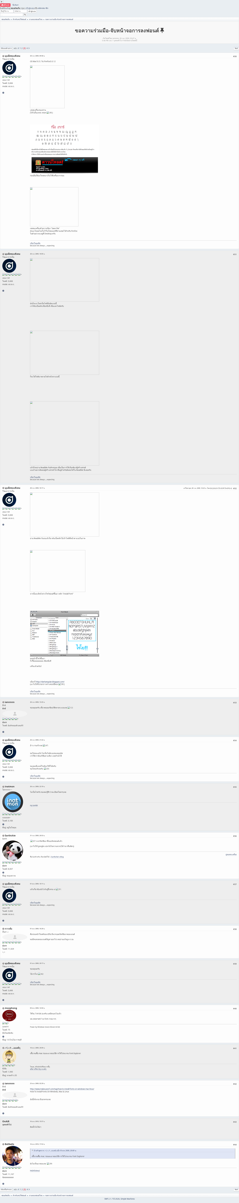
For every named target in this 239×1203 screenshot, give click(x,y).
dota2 (37, 1170)
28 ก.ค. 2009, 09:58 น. (37, 56)
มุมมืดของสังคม (12, 55)
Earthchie (10, 835)
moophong (11, 1008)
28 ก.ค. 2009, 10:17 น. (37, 488)
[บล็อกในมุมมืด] (3, 92)
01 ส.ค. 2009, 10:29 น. (37, 929)
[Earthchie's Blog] (3, 872)
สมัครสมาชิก (43, 8)
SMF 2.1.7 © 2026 (112, 1199)
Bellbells (9, 1144)
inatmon (10, 786)
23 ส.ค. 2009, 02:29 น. (37, 1083)
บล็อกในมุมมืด (35, 243)
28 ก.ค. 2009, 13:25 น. (37, 702)
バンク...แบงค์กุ (12, 1047)
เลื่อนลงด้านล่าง (6, 48)
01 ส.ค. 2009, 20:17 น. (37, 963)
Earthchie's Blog (57, 857)
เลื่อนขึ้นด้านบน (6, 1189)
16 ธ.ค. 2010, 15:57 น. (37, 1121)
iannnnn (10, 702)
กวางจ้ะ (8, 928)
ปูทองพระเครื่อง (231, 854)
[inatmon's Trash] (3, 824)
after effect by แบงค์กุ (38, 1069)
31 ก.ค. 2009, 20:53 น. (37, 835)
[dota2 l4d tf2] (3, 1183)
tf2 (34, 1170)
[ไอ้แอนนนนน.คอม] (3, 732)
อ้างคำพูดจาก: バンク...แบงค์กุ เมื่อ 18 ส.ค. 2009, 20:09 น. (55, 1150)
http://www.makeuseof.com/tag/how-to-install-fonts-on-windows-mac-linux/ (62, 1089)
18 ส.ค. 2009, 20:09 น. (37, 1048)
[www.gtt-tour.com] (3, 1036)
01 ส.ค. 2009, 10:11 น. (37, 884)
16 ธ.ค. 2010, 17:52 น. (37, 1144)
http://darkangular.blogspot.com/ (50, 681)
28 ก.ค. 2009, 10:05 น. (37, 254)
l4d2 (31, 1170)
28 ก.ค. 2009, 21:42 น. (37, 740)
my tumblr (34, 805)
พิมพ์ (236, 48)
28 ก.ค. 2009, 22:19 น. (37, 786)
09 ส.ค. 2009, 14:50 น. (37, 1008)
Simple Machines (128, 1199)
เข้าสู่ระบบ (30, 8)
